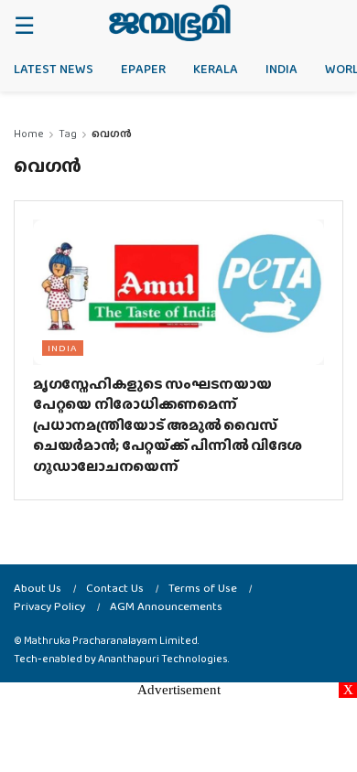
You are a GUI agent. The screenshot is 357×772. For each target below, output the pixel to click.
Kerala (215, 69)
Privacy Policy (49, 606)
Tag (68, 133)
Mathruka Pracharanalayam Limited (111, 640)
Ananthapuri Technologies (163, 658)
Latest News (53, 69)
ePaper (143, 69)
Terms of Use (202, 587)
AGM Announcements (166, 606)
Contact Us (115, 587)
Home (29, 133)
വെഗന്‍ (112, 133)
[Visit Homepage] (170, 23)
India (281, 69)
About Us (37, 587)
